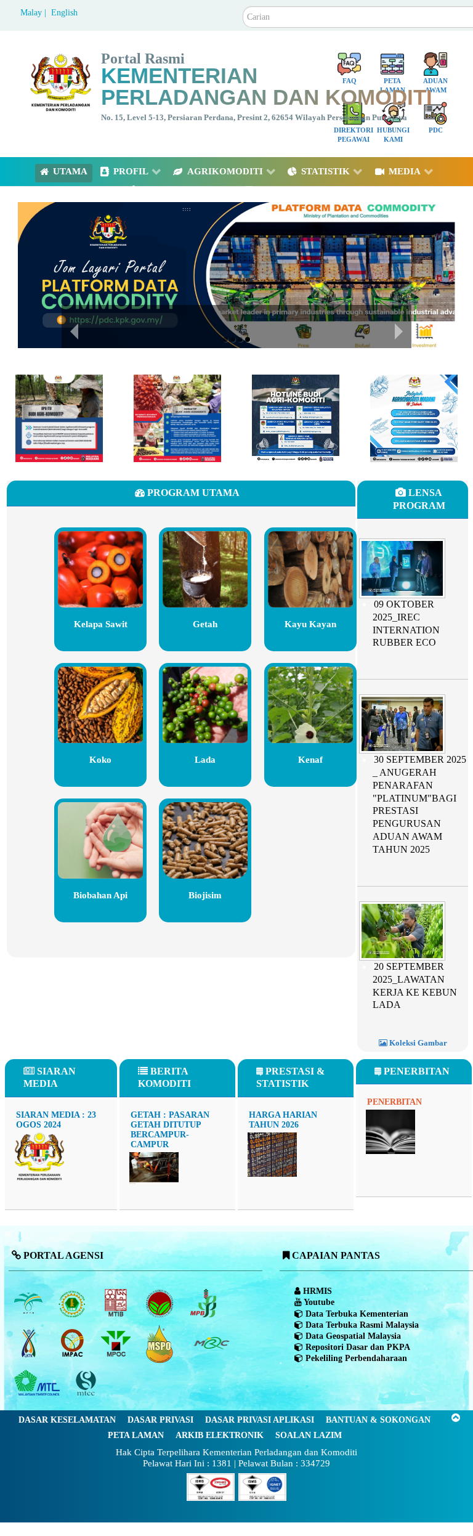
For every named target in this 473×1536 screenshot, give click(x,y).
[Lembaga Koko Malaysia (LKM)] (160, 1303)
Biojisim (205, 895)
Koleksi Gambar (417, 1042)
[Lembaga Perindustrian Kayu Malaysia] (116, 1303)
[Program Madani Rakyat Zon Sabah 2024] (414, 417)
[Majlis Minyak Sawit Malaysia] (116, 1343)
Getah (205, 624)
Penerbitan (394, 1102)
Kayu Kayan (310, 624)
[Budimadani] (59, 417)
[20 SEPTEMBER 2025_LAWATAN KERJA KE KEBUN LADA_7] (402, 929)
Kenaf (310, 760)
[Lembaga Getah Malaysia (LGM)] (73, 1303)
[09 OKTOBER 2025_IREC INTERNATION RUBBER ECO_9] (402, 567)
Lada (205, 760)
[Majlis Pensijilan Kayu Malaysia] (87, 1383)
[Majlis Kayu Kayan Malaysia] (38, 1383)
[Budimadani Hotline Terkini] (295, 417)
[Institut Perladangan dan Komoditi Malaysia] (73, 1343)
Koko (100, 760)
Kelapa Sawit (100, 624)
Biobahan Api (100, 895)
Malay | (34, 12)
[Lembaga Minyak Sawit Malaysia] (29, 1303)
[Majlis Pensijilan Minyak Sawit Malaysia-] (160, 1343)
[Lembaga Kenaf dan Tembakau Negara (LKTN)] (29, 1343)
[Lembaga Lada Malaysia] (204, 1303)
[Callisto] (211, 1486)
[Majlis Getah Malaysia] (211, 1343)
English (64, 12)
